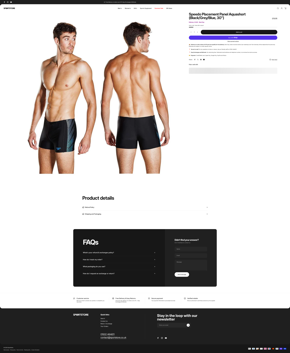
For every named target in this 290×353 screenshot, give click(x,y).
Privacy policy (13, 349)
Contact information (35, 349)
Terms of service (20, 349)
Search (103, 318)
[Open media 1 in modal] (98, 98)
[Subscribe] (188, 325)
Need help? (274, 59)
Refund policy (6, 349)
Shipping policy (27, 349)
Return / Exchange (106, 323)
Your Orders (104, 326)
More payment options (233, 41)
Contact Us (104, 321)
